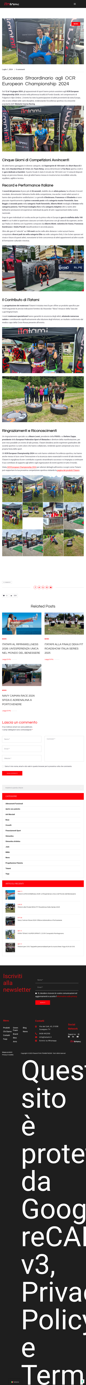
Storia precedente (12, 572)
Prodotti (6, 1028)
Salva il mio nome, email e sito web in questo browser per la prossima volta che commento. (38, 766)
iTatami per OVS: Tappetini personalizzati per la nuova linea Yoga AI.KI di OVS (46, 946)
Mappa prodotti (7, 1052)
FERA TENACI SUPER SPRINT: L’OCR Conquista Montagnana (41, 933)
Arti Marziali (10, 814)
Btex (15, 1038)
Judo (7, 847)
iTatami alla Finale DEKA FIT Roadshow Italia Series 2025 (64, 648)
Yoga (7, 874)
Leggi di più (6, 659)
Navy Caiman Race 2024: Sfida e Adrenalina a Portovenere (18, 700)
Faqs (5, 1039)
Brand (15, 1034)
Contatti (6, 1035)
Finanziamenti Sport (13, 831)
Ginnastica (10, 836)
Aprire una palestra (13, 809)
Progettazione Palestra (14, 863)
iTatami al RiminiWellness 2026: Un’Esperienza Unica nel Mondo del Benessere (21, 648)
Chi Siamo (7, 1031)
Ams (15, 1041)
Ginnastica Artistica (13, 841)
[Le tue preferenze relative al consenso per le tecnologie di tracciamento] (82, 1381)
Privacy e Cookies (7, 1055)
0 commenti (20, 69)
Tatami (8, 868)
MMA (8, 852)
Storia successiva (74, 572)
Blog (25, 1028)
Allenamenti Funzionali (14, 804)
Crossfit (8, 825)
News (76, 24)
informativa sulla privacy (67, 996)
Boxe (7, 820)
